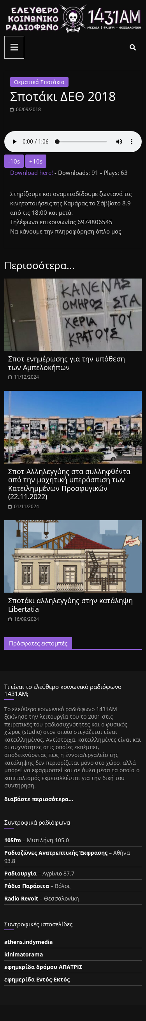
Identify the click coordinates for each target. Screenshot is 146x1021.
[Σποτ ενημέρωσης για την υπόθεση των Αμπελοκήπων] (73, 283)
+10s (35, 161)
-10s (14, 161)
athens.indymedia (28, 942)
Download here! (32, 172)
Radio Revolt (21, 898)
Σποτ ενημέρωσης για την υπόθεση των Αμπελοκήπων (66, 363)
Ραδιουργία (20, 873)
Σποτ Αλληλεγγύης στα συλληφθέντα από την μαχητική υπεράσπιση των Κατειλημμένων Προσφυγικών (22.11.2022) (69, 484)
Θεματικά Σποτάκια (39, 82)
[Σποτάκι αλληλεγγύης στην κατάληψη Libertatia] (73, 525)
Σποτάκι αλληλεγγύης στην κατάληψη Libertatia (70, 605)
